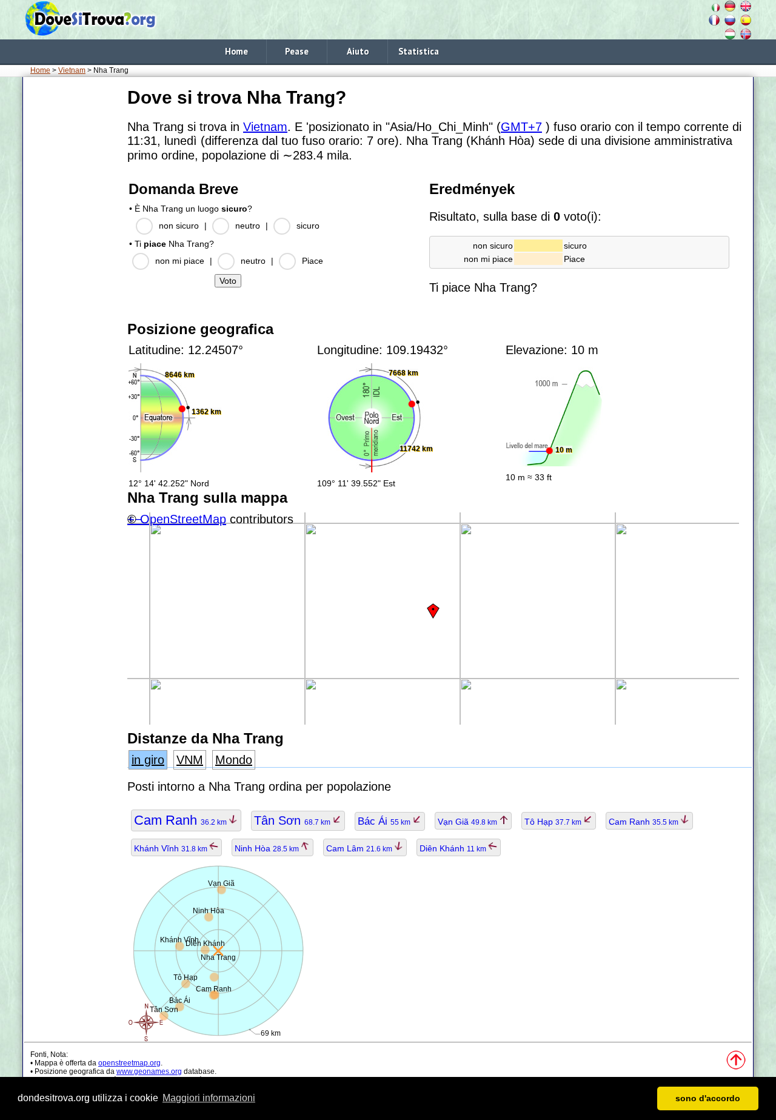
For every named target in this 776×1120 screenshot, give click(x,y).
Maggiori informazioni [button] (208, 1098)
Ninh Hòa (268, 848)
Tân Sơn (293, 820)
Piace (312, 261)
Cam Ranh (181, 820)
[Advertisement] (72, 266)
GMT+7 (521, 126)
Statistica (418, 51)
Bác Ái (385, 821)
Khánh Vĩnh (171, 848)
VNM (189, 759)
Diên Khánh (454, 848)
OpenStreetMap (183, 519)
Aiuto (358, 51)
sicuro (307, 225)
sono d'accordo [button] (707, 1098)
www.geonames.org (149, 1071)
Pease (297, 51)
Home (236, 51)
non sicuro (179, 225)
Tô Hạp (553, 822)
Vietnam (71, 70)
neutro (247, 225)
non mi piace (179, 261)
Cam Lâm (360, 848)
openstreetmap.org (129, 1063)
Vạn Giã (468, 822)
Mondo (233, 759)
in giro (148, 759)
